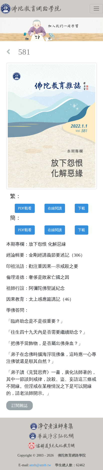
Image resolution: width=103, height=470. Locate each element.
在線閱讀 (55, 208)
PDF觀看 (25, 208)
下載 (81, 208)
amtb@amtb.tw (40, 465)
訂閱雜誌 (20, 405)
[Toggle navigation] (96, 8)
